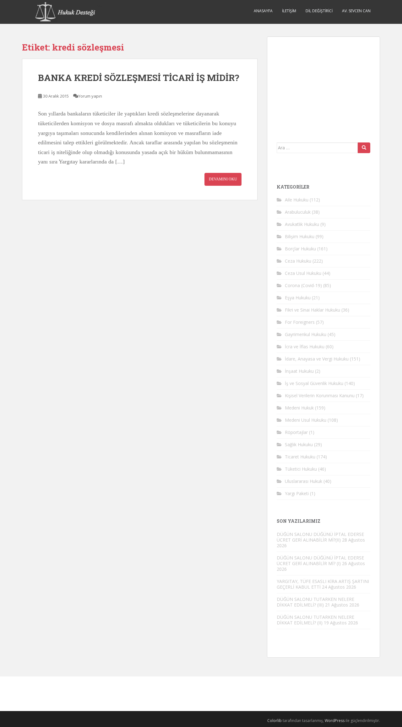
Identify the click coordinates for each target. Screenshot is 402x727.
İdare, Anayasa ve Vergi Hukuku (317, 359)
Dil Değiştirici (319, 10)
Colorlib (274, 720)
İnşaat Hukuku (299, 371)
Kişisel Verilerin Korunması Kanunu (320, 395)
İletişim (289, 10)
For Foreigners (300, 322)
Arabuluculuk (298, 212)
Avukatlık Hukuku (302, 224)
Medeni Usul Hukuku (305, 420)
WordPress (335, 720)
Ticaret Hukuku (300, 457)
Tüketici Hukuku (301, 469)
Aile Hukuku (296, 200)
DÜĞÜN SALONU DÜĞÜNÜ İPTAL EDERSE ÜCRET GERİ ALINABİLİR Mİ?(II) (320, 537)
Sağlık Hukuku (299, 444)
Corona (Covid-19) (303, 285)
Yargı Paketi (297, 493)
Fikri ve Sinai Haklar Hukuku (312, 310)
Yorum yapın (90, 96)
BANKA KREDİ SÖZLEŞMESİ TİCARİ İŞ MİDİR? (138, 77)
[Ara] (364, 147)
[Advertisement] (324, 85)
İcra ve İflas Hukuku (304, 347)
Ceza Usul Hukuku (303, 273)
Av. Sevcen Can (356, 10)
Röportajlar (296, 432)
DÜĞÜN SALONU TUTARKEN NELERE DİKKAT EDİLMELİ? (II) (315, 620)
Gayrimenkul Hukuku (305, 334)
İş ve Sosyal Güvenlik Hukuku (314, 383)
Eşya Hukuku (298, 298)
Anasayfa (263, 10)
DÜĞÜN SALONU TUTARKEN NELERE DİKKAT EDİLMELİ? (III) (315, 602)
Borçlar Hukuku (300, 249)
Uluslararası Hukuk (303, 481)
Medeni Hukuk (299, 408)
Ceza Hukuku (298, 261)
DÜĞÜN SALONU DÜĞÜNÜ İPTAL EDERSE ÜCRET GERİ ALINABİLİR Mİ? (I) (320, 560)
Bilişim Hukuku (299, 236)
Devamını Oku (223, 179)
